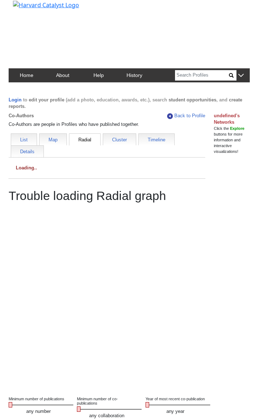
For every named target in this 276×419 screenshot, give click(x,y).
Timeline (156, 139)
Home (26, 75)
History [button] (134, 75)
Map (53, 139)
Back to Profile (189, 115)
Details (27, 151)
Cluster (119, 139)
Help (98, 75)
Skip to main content (30, 8)
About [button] (62, 75)
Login (15, 100)
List (24, 139)
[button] (240, 75)
